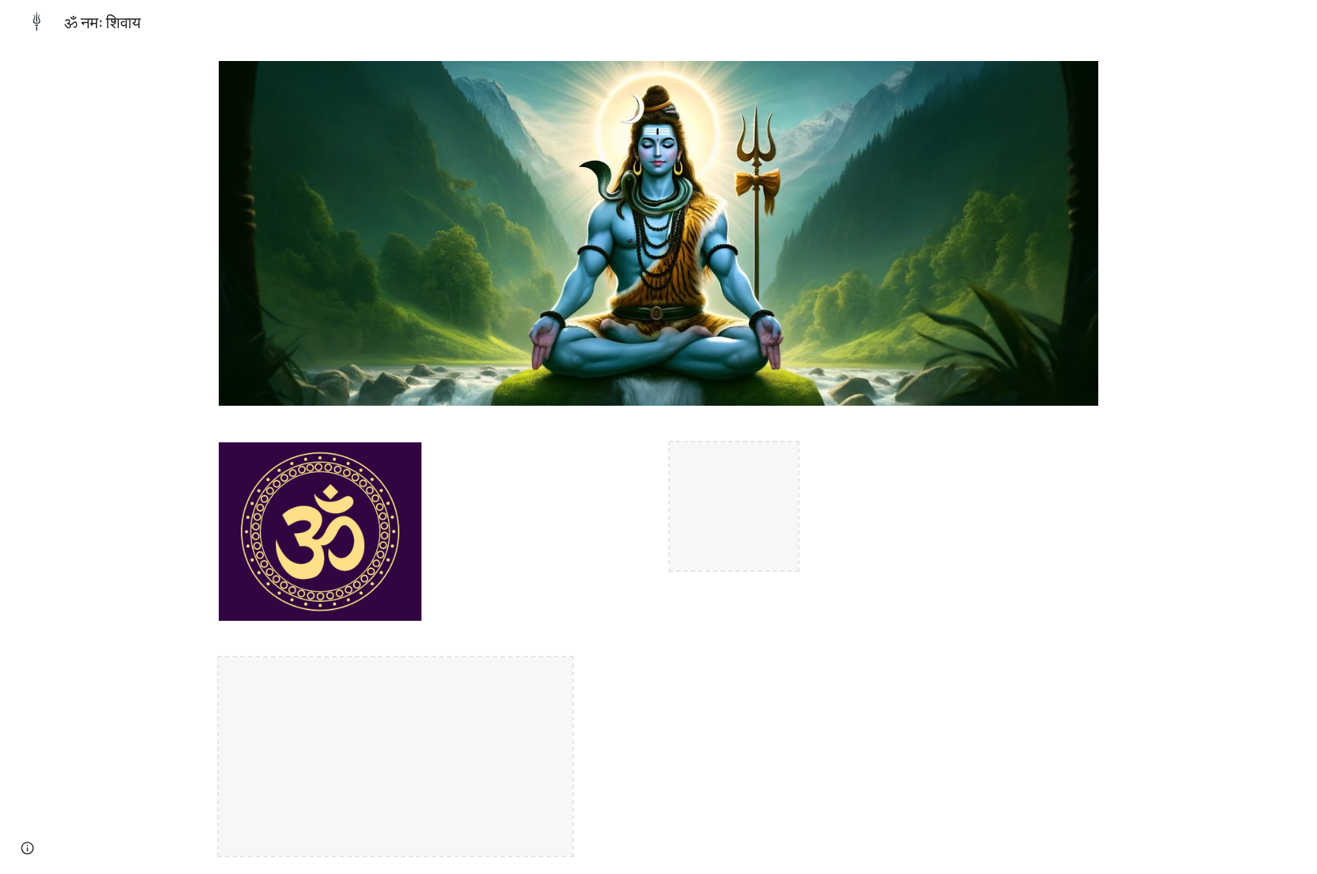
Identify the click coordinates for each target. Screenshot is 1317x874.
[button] (27, 848)
